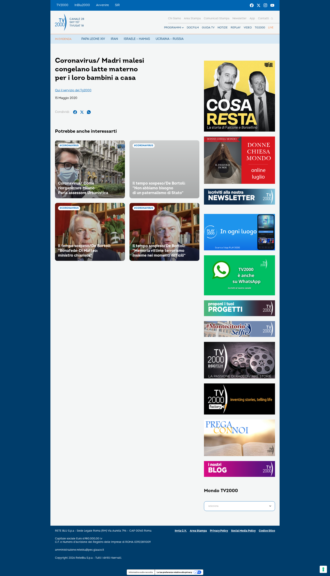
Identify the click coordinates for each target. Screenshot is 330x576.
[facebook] (75, 112)
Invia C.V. (181, 530)
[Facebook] (251, 5)
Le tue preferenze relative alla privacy (174, 572)
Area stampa (192, 18)
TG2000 (260, 27)
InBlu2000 (82, 5)
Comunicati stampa (216, 18)
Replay (236, 27)
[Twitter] (258, 5)
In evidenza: (63, 39)
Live (270, 27)
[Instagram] (265, 5)
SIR (117, 5)
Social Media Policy (243, 530)
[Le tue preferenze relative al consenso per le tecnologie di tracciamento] (323, 569)
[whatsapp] (88, 112)
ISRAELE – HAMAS (137, 39)
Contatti (263, 18)
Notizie (223, 27)
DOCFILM (193, 27)
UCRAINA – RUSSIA (170, 39)
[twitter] (82, 112)
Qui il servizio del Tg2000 (73, 90)
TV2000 (62, 5)
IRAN (114, 39)
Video (248, 27)
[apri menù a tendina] (183, 27)
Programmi (172, 27)
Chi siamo (174, 18)
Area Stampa (198, 530)
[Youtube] (272, 5)
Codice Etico (267, 530)
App (252, 18)
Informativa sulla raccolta (141, 572)
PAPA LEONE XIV (93, 39)
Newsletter (239, 18)
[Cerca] (272, 18)
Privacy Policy (219, 530)
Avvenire (102, 5)
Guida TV (208, 27)
